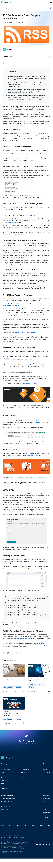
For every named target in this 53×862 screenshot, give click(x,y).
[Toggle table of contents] (49, 56)
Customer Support (46, 812)
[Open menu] (51, 2)
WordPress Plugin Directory (11, 305)
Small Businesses (46, 772)
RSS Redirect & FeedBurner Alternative (22, 247)
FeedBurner (31, 215)
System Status (46, 817)
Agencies (45, 769)
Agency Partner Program (6, 804)
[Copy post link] (4, 63)
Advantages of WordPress (7, 801)
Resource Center (46, 804)
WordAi (15, 326)
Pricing (22, 777)
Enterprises (45, 766)
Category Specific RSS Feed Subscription (24, 332)
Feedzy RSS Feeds (13, 319)
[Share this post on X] (10, 63)
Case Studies (45, 809)
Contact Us (3, 777)
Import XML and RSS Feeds (29, 383)
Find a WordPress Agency (6, 806)
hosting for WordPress (26, 645)
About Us (3, 766)
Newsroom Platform (25, 775)
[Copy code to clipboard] (47, 595)
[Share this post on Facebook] (7, 63)
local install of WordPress (37, 364)
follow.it (37, 420)
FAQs (44, 814)
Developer (10, 652)
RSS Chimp (30, 455)
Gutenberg (23, 326)
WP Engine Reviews (5, 769)
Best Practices (14, 8)
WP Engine (9, 49)
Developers (45, 775)
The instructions (7, 356)
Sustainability (4, 785)
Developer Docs (46, 798)
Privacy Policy (4, 780)
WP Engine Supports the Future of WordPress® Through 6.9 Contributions (13, 713)
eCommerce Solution (25, 772)
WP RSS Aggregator (13, 303)
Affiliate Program (4, 809)
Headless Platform (25, 769)
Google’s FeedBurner (12, 222)
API (43, 801)
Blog (7, 8)
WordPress (18, 652)
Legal (2, 783)
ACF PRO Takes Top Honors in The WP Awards (38, 680)
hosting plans (44, 645)
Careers (3, 775)
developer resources (24, 638)
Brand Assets (4, 788)
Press (2, 772)
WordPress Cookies (8, 679)
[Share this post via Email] (16, 63)
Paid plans (37, 422)
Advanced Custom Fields (35, 684)
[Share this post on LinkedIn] (13, 63)
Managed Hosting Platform (26, 766)
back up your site (23, 358)
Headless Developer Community (8, 798)
